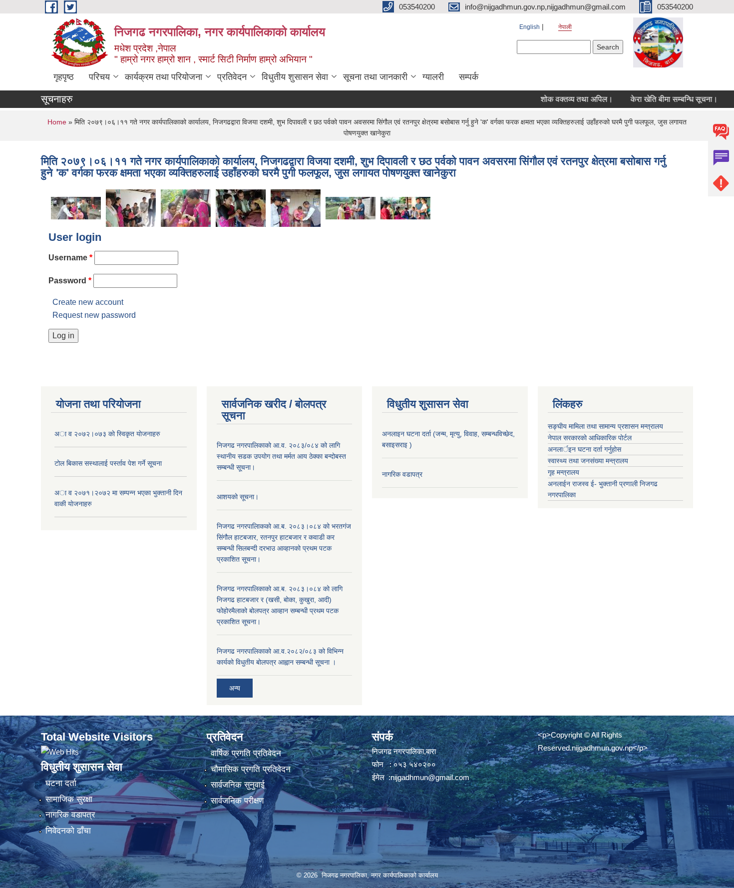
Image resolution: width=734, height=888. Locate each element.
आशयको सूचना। (238, 497)
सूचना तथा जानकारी (375, 77)
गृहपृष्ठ (63, 77)
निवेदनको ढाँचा (68, 831)
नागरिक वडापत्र (402, 474)
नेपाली (565, 26)
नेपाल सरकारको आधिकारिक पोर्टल (590, 438)
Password (69, 280)
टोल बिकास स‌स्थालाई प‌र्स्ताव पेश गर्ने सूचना (108, 463)
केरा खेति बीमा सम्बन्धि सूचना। (659, 99)
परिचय (99, 77)
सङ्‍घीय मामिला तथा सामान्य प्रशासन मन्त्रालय (605, 426)
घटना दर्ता (60, 783)
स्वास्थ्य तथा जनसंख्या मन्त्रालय (588, 461)
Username (70, 257)
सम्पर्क (468, 77)
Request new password (94, 315)
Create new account (87, 302)
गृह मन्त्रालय (563, 472)
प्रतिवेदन (232, 77)
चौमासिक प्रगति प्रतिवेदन (251, 769)
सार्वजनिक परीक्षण (237, 801)
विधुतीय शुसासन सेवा (295, 77)
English (529, 26)
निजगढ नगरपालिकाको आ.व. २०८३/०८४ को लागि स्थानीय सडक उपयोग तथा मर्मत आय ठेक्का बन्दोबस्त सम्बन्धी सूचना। (281, 456)
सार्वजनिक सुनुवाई (238, 785)
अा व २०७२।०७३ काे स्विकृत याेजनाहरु (107, 434)
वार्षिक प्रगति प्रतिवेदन (246, 753)
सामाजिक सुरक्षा (68, 799)
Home (56, 122)
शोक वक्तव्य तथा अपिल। (562, 99)
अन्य (234, 688)
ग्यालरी (433, 77)
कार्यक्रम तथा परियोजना (163, 77)
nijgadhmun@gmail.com (429, 777)
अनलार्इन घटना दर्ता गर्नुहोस (584, 449)
